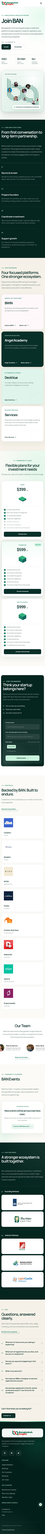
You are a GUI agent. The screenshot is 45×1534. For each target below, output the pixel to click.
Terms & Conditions (8, 1530)
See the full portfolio (9, 809)
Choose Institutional (22, 652)
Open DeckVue (10, 400)
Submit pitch (22, 758)
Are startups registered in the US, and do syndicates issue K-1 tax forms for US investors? (19, 1390)
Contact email (10, 722)
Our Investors (7, 1472)
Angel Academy (11, 363)
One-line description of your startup (16, 732)
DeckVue (5, 1476)
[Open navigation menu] (41, 3)
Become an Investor (9, 1490)
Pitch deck (22, 742)
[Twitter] (18, 1453)
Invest (6, 47)
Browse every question (10, 1332)
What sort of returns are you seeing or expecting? (18, 1343)
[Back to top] (40, 1504)
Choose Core (22, 534)
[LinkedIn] (5, 1453)
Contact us (8, 1415)
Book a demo (26, 363)
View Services (10, 437)
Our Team (5, 1480)
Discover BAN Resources (22, 1126)
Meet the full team (22, 1057)
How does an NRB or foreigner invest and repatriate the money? (19, 1380)
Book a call (24, 325)
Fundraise (18, 47)
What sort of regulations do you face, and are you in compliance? (19, 1353)
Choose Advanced (22, 591)
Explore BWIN (10, 325)
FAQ (3, 1515)
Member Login (7, 1497)
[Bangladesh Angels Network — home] (10, 3)
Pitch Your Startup (8, 1493)
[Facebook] (11, 1453)
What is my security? (11, 1371)
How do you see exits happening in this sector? (18, 1362)
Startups (5, 1468)
